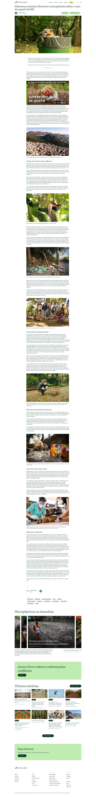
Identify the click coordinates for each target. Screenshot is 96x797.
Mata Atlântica (47, 601)
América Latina (30, 603)
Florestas (59, 599)
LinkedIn (68, 774)
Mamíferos (39, 601)
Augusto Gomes (21, 12)
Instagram (68, 776)
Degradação (37, 599)
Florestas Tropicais (31, 601)
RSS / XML (68, 787)
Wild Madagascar (52, 774)
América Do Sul (25, 13)
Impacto (33, 779)
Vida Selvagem (55, 601)
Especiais (61, 2)
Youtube (68, 778)
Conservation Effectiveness (55, 783)
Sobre (33, 774)
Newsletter (21, 755)
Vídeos (55, 2)
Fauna (54, 599)
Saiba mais (21, 675)
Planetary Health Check (54, 781)
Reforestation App (53, 779)
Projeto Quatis (31, 119)
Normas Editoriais (35, 778)
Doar (71, 2)
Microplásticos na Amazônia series (71, 650)
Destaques (50, 2)
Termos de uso (35, 785)
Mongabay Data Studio (54, 785)
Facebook (68, 781)
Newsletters (34, 781)
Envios (33, 783)
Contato (33, 776)
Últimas (16, 781)
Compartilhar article (74, 13)
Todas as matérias (75, 686)
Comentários (65, 13)
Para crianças (52, 776)
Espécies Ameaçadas (46, 599)
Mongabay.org (52, 778)
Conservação (30, 599)
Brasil (37, 603)
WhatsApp (68, 785)
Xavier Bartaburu (33, 590)
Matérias (66, 2)
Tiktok (67, 783)
